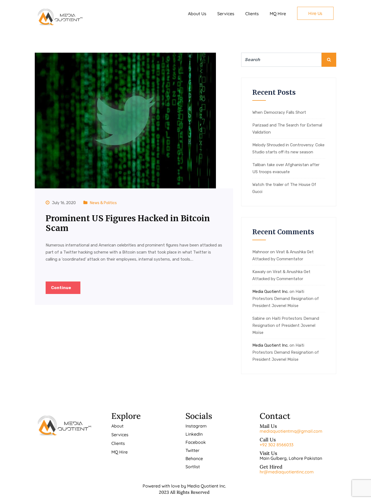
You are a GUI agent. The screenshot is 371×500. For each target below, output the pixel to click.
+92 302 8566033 (276, 444)
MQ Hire (278, 13)
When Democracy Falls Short (279, 112)
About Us (197, 13)
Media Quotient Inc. (270, 291)
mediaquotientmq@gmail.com (291, 431)
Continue (61, 287)
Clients (252, 13)
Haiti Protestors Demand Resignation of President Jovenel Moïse (285, 298)
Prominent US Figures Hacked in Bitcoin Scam (128, 223)
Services (225, 13)
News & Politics (103, 203)
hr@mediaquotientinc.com (287, 471)
